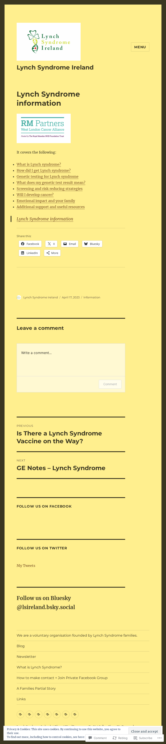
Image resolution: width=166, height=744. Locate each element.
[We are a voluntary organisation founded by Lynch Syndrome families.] (29, 714)
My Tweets (26, 565)
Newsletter (26, 657)
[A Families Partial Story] (66, 714)
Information (91, 297)
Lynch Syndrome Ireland (55, 67)
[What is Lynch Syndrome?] (47, 714)
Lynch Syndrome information (45, 219)
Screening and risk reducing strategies (50, 188)
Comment (110, 384)
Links (21, 699)
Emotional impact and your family (46, 201)
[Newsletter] (38, 714)
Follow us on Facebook (44, 506)
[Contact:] (57, 714)
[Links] (75, 714)
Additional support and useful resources (51, 207)
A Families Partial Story (36, 688)
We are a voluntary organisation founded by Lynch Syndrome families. (77, 635)
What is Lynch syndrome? (39, 164)
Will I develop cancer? (35, 194)
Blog (21, 646)
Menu (140, 47)
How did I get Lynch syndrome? (44, 170)
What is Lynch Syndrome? (39, 667)
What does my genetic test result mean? (51, 182)
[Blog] (20, 714)
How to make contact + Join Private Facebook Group (62, 678)
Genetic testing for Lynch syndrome (47, 176)
